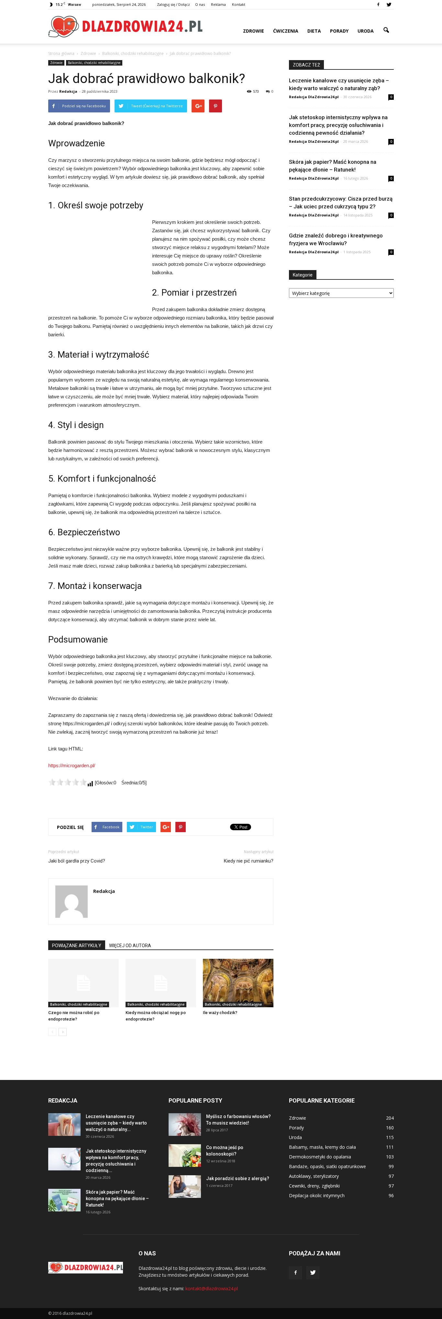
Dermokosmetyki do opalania (320, 1157)
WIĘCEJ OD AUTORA (130, 945)
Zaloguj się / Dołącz (173, 4)
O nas (200, 4)
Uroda (366, 31)
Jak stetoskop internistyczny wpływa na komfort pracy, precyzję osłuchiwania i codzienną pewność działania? (338, 125)
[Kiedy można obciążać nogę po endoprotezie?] (161, 983)
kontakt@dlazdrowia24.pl (211, 1288)
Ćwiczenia (285, 31)
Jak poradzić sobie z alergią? (237, 1178)
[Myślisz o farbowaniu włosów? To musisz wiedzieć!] (185, 1124)
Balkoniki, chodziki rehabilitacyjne (94, 62)
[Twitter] (389, 4)
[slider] (67, 782)
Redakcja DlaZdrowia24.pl (314, 96)
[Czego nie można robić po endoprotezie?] (83, 983)
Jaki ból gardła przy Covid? (76, 861)
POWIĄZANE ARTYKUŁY (76, 945)
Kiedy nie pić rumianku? (248, 861)
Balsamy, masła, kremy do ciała (322, 1147)
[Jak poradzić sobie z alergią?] (185, 1186)
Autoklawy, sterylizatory (314, 1176)
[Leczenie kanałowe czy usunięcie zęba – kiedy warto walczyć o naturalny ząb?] (64, 1124)
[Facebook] (378, 4)
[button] (386, 30)
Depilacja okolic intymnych (317, 1195)
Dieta (314, 31)
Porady (339, 31)
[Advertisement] (96, 261)
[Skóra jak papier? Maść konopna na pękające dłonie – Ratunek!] (64, 1200)
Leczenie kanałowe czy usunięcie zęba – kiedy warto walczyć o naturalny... (116, 1123)
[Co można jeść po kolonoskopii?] (185, 1155)
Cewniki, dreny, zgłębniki (314, 1186)
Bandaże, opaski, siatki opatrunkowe (327, 1166)
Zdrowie (253, 31)
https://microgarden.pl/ (71, 765)
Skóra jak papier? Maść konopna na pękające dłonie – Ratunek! (117, 1198)
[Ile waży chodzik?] (238, 983)
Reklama (218, 4)
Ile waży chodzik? (220, 1012)
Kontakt (238, 4)
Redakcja (68, 91)
